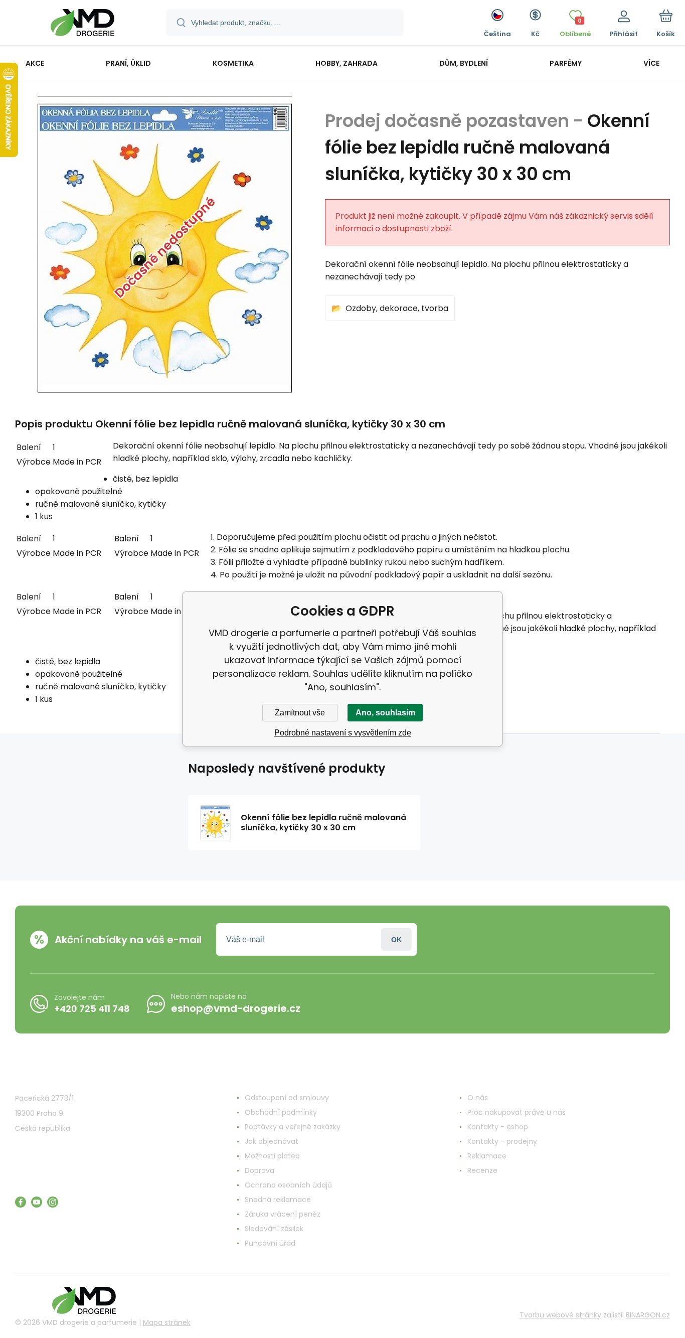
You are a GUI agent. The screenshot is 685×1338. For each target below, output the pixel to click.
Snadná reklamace (278, 1200)
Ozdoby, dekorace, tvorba (397, 308)
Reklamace (486, 1156)
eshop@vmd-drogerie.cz (235, 1008)
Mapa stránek (167, 1322)
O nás (477, 1098)
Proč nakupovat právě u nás (516, 1112)
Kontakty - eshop (497, 1127)
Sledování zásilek (274, 1229)
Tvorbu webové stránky (560, 1315)
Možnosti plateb (272, 1156)
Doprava (259, 1170)
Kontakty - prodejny (502, 1141)
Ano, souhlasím (385, 712)
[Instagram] (52, 1202)
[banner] (82, 24)
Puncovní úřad (270, 1243)
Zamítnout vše (300, 712)
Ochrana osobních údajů (288, 1185)
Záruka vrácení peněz (282, 1214)
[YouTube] (36, 1202)
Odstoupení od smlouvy (287, 1098)
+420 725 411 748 (92, 1008)
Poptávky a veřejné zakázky (292, 1127)
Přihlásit (396, 939)
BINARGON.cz (648, 1315)
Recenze (482, 1170)
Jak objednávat (271, 1141)
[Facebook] (20, 1202)
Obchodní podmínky (281, 1112)
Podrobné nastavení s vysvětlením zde (342, 732)
